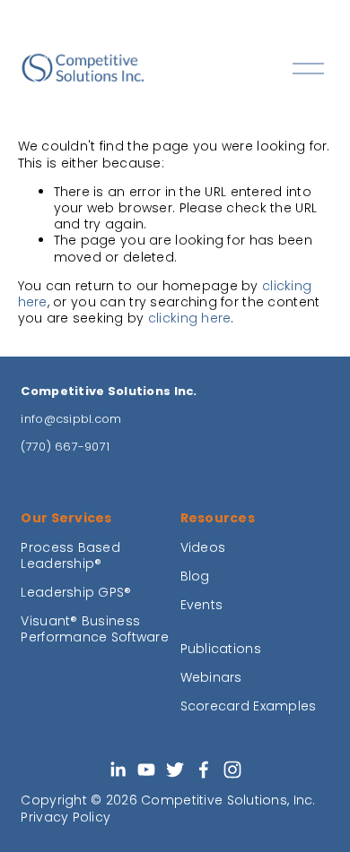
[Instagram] (232, 770)
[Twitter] (175, 770)
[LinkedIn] (118, 770)
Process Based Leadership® (70, 555)
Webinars (211, 677)
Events (201, 605)
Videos (203, 547)
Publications (220, 649)
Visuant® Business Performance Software (95, 629)
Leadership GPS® (76, 592)
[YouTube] (146, 770)
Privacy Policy (65, 817)
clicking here (190, 318)
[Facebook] (204, 770)
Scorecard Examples (248, 706)
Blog (195, 576)
